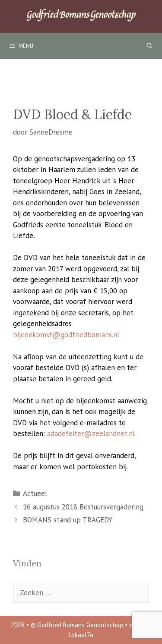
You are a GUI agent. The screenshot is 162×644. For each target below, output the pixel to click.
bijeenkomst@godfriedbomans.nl (66, 334)
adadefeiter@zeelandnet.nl (91, 433)
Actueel (35, 493)
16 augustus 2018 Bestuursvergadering (83, 507)
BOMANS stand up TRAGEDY (67, 520)
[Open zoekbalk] (149, 46)
